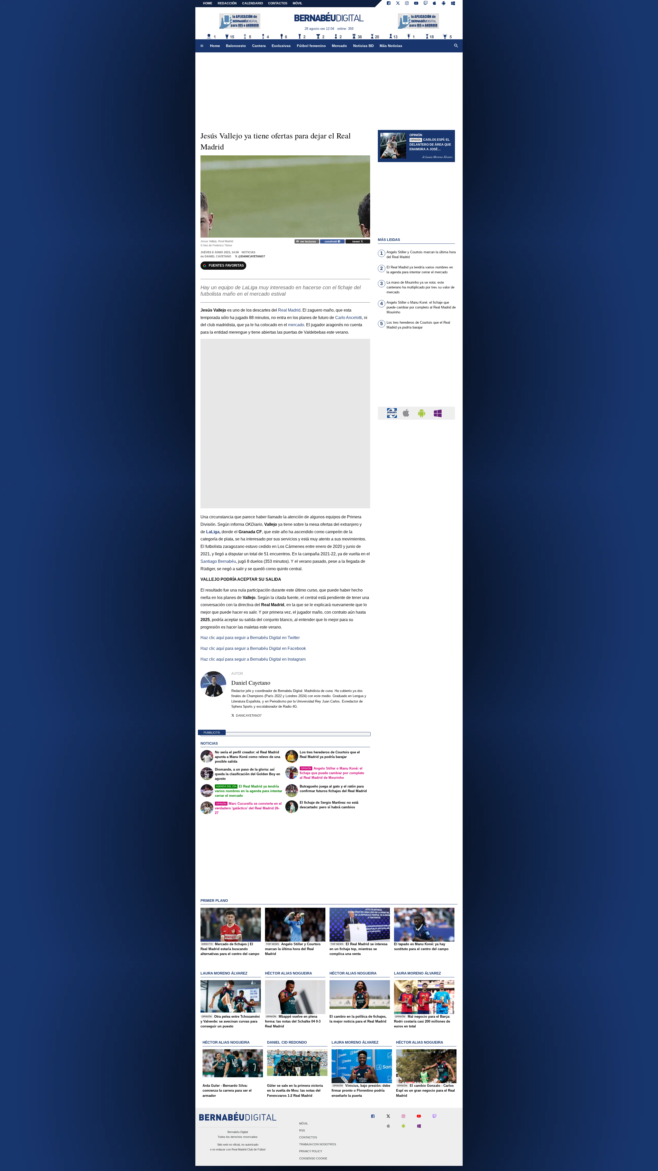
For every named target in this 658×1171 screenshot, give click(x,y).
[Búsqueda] (456, 46)
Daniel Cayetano (218, 256)
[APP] (392, 413)
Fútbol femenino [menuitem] (311, 46)
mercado (296, 325)
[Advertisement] (416, 371)
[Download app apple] (435, 3)
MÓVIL (297, 3)
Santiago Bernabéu (218, 561)
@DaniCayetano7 (251, 256)
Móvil (303, 1123)
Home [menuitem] (215, 46)
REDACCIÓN (227, 3)
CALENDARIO (252, 3)
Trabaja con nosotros (317, 1144)
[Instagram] (407, 3)
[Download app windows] (453, 3)
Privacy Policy (310, 1151)
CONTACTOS (277, 3)
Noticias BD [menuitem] (363, 46)
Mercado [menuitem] (339, 46)
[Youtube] (416, 3)
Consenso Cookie (313, 1158)
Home (207, 3)
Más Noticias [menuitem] (391, 46)
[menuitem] (202, 46)
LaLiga (213, 532)
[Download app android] (443, 3)
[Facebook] (388, 3)
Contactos (308, 1137)
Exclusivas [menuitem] (281, 46)
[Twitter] (397, 3)
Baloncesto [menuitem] (236, 46)
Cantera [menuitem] (259, 46)
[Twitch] (425, 3)
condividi (331, 241)
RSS (302, 1130)
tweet (356, 241)
